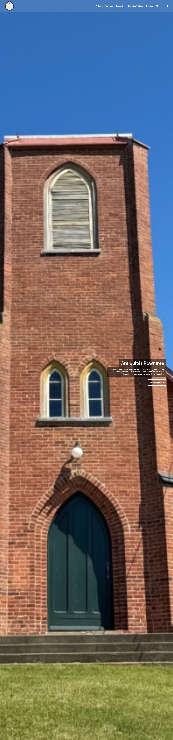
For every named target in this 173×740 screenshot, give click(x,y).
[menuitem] (104, 6)
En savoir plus (157, 382)
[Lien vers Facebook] (167, 6)
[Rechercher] (157, 6)
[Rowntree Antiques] (9, 6)
